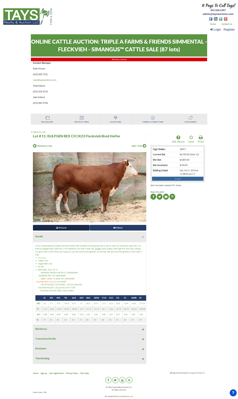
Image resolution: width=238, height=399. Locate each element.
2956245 (77, 284)
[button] (144, 152)
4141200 (60, 281)
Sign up (43, 373)
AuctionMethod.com (125, 396)
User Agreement (56, 373)
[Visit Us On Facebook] (211, 18)
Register (229, 29)
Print (201, 141)
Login (217, 29)
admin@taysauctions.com (218, 14)
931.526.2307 (218, 10)
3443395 (68, 278)
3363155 (66, 290)
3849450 (59, 275)
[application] (233, 393)
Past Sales (84, 373)
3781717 (69, 287)
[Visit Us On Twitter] (220, 18)
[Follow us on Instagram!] (215, 18)
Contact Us (226, 24)
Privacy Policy (72, 373)
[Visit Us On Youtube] (225, 18)
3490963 (71, 272)
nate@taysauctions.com (44, 80)
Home (213, 24)
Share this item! (157, 192)
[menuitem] (213, 24)
